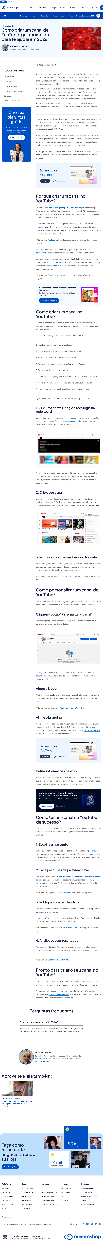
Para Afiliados (65, 1192)
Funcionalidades (27, 1188)
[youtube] (87, 1224)
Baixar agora (47, 806)
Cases (70, 16)
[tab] (51, 1022)
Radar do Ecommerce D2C (85, 16)
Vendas (18, 1098)
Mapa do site (46, 1224)
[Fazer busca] (98, 16)
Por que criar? (9, 77)
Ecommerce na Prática (49, 1192)
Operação (44, 16)
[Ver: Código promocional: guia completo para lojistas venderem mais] (17, 1088)
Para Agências (66, 1188)
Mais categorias (58, 16)
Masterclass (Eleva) (48, 1196)
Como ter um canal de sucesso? (15, 91)
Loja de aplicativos (28, 1196)
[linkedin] (96, 1224)
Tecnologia (65, 1196)
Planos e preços (7, 1192)
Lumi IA (4, 1208)
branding (40, 676)
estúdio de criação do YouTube (72, 928)
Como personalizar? (11, 86)
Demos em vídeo (27, 1204)
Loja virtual (5, 1188)
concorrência (41, 253)
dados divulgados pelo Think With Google (66, 207)
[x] (91, 1224)
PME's (3, 1)
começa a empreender (79, 119)
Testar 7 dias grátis (49, 300)
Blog (4, 15)
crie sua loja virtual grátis (59, 994)
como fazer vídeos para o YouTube (69, 708)
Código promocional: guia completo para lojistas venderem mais (17, 1102)
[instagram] (83, 1224)
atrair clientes (53, 265)
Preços (54, 8)
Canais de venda (27, 1192)
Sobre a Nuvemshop (88, 1188)
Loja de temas (26, 1200)
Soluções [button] (32, 8)
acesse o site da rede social (74, 421)
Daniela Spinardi (8, 1098)
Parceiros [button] (73, 8)
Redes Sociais (8, 26)
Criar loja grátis (16, 137)
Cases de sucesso (87, 1204)
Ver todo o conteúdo (42, 1061)
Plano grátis (6, 1200)
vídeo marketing (61, 275)
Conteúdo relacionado (12, 101)
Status (83, 1200)
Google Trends (65, 876)
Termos (23, 1224)
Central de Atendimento (89, 1196)
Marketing (23, 16)
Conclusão (8, 96)
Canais (33, 16)
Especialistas (26, 1208)
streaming (95, 214)
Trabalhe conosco (87, 1192)
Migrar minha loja (7, 1196)
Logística (64, 1200)
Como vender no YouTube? (59, 960)
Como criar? (8, 81)
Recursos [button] (62, 8)
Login (96, 8)
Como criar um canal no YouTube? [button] (39, 1022)
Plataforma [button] (43, 8)
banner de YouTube (92, 730)
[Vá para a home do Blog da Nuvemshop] (10, 9)
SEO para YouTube (62, 892)
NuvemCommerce (48, 1200)
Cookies (39, 1224)
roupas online (91, 851)
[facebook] (100, 1224)
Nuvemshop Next (7, 1204)
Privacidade (31, 1224)
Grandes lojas (11, 1)
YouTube (51, 240)
